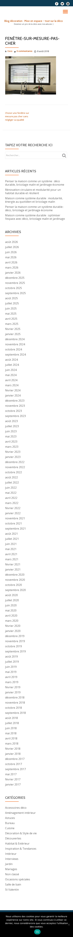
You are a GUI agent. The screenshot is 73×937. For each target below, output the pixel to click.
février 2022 (12, 508)
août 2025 (11, 298)
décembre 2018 (14, 697)
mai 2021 (10, 549)
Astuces (10, 818)
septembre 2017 (15, 769)
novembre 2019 (15, 641)
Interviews (11, 859)
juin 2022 (11, 487)
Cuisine (9, 828)
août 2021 (11, 534)
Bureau (10, 823)
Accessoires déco (15, 808)
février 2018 (12, 749)
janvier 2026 (13, 273)
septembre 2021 (15, 528)
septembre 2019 (15, 651)
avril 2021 (11, 554)
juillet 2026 (12, 247)
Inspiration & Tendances (20, 848)
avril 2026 (11, 262)
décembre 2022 (14, 462)
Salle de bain (13, 884)
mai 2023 (10, 436)
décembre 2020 (14, 574)
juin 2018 (11, 728)
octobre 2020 (13, 585)
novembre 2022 (15, 467)
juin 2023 (11, 431)
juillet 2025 (12, 303)
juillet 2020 (12, 600)
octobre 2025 (13, 288)
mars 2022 (11, 503)
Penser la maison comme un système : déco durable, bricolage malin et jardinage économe (34, 182)
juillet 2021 (12, 539)
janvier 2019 (13, 692)
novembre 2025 (15, 283)
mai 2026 (10, 257)
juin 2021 (11, 544)
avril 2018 (11, 738)
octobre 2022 (13, 472)
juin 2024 (11, 370)
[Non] (68, 924)
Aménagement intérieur (20, 813)
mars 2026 (11, 267)
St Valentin (12, 889)
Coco (9, 51)
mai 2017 (10, 774)
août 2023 (11, 421)
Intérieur (10, 854)
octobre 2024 (13, 349)
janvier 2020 (13, 631)
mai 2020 (10, 610)
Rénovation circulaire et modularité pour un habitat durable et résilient (33, 191)
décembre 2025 (14, 278)
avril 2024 (11, 380)
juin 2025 (11, 308)
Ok (37, 932)
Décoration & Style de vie (21, 833)
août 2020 (11, 595)
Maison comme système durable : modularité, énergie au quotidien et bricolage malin (34, 200)
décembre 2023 (14, 400)
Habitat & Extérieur (17, 843)
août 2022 (11, 477)
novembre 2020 (15, 580)
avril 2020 (11, 615)
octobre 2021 (13, 523)
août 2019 (11, 656)
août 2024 (11, 360)
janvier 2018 (13, 754)
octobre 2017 (13, 764)
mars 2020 (11, 621)
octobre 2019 (13, 646)
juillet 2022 (12, 482)
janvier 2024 (13, 395)
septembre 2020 (15, 590)
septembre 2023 (15, 416)
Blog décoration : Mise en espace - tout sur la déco (33, 21)
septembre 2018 (15, 713)
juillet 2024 (12, 365)
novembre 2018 (15, 702)
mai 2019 (10, 672)
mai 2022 (10, 493)
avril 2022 (11, 498)
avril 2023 (11, 441)
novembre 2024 (15, 344)
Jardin (9, 864)
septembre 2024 (15, 354)
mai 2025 (10, 313)
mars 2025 (11, 324)
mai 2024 (10, 375)
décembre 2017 (14, 759)
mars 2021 (11, 559)
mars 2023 (11, 447)
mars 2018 (11, 743)
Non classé (12, 874)
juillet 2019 (12, 662)
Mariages (11, 869)
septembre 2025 (15, 293)
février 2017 (12, 779)
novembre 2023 (15, 406)
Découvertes (13, 838)
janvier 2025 (13, 334)
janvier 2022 (13, 513)
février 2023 (12, 452)
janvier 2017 (13, 784)
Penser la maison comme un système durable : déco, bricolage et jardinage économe (34, 208)
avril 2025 (11, 319)
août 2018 (11, 718)
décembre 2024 (14, 339)
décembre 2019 (14, 636)
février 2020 (12, 626)
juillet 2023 (12, 426)
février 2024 (12, 390)
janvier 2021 (13, 569)
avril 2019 (11, 677)
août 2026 (11, 242)
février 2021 (12, 564)
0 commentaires (24, 51)
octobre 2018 (13, 708)
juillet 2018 (12, 723)
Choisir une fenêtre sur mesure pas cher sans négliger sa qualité (17, 116)
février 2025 (12, 329)
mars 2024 (11, 385)
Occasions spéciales (17, 879)
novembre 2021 (15, 518)
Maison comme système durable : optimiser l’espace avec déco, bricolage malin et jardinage (35, 217)
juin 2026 (11, 252)
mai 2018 (10, 733)
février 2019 (12, 687)
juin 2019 (11, 667)
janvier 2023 (13, 457)
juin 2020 (11, 605)
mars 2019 (11, 682)
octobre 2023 (13, 411)
